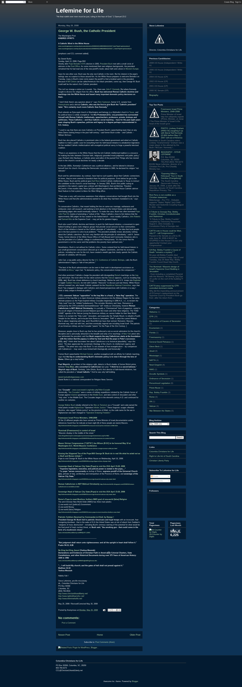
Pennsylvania (63, 104)
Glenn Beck (154, 346)
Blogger (135, 681)
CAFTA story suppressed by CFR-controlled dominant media (164, 287)
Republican (109, 285)
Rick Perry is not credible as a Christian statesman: (162, 196)
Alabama (153, 312)
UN (150, 401)
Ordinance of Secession (159, 378)
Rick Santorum (104, 102)
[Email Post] (104, 610)
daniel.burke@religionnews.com (71, 377)
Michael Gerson (86, 354)
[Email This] (109, 610)
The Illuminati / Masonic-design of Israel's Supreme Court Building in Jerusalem (164, 269)
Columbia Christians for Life (161, 451)
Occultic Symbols (156, 374)
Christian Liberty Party (159, 460)
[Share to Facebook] (117, 610)
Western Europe (132, 69)
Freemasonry (155, 337)
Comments (158, 481)
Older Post (135, 635)
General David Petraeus (160, 342)
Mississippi (154, 355)
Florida (152, 332)
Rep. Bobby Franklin (158, 392)
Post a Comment (68, 623)
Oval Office (75, 66)
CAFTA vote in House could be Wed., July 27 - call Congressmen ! (165, 232)
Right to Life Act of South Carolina (164, 456)
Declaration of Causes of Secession (165, 321)
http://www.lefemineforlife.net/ (70, 599)
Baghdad (136, 280)
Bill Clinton (72, 82)
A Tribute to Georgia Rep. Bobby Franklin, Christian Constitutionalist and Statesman (164, 214)
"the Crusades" (74, 392)
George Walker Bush (66, 405)
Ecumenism (154, 328)
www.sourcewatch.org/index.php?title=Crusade (91, 390)
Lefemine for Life (79, 10)
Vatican (111, 278)
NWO (151, 369)
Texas (131, 112)
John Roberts (135, 217)
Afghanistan (79, 408)
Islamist (74, 395)
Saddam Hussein (73, 283)
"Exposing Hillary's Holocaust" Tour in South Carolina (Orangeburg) (172, 175)
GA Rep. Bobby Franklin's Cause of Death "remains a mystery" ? (165, 251)
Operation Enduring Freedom (98, 413)
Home (100, 635)
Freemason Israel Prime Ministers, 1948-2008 (171, 110)
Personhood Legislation (159, 383)
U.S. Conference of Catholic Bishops (110, 260)
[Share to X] (114, 610)
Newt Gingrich (155, 365)
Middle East (98, 395)
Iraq (136, 275)
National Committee (122, 285)
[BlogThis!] (111, 610)
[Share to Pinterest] (119, 610)
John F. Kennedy (112, 89)
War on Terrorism (100, 405)
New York (127, 334)
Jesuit (151, 351)
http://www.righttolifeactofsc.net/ (71, 596)
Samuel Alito (67, 219)
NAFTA (152, 360)
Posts (155, 476)
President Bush (106, 64)
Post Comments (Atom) (105, 642)
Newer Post (64, 635)
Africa (71, 270)
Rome (117, 275)
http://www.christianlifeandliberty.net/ (73, 593)
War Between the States (160, 411)
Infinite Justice (99, 408)
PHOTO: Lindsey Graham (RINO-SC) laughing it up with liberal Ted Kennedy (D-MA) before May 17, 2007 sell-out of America (172, 133)
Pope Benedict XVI (76, 64)
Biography (153, 95)
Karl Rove (96, 181)
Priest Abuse (154, 388)
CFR (151, 316)
